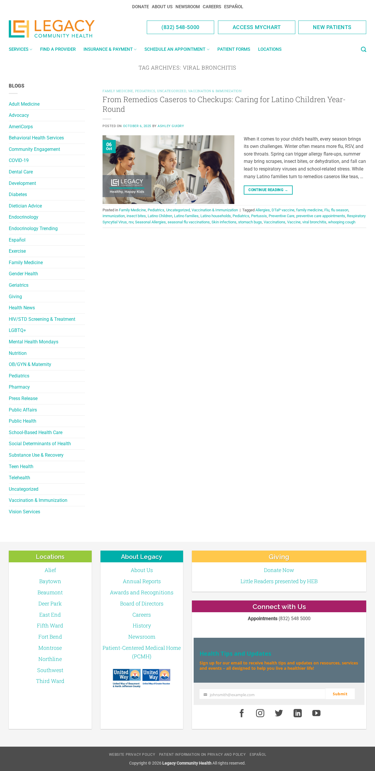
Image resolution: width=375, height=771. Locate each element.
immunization (114, 216)
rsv (131, 222)
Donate (140, 6)
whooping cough (341, 222)
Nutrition (18, 353)
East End (50, 614)
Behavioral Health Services (36, 138)
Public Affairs (23, 410)
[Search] (363, 49)
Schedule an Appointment (174, 49)
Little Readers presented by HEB (279, 581)
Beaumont (50, 592)
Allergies (262, 210)
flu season (339, 210)
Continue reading (268, 190)
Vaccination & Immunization (38, 500)
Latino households (215, 216)
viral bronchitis (314, 222)
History (142, 625)
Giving (15, 296)
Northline (50, 658)
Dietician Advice (25, 206)
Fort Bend (50, 636)
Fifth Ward (50, 625)
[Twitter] (278, 713)
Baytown (50, 581)
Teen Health (21, 466)
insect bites (136, 216)
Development (22, 183)
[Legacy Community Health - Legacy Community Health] (61, 28)
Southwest (50, 670)
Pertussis (259, 216)
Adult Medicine (24, 104)
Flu (326, 210)
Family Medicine (26, 262)
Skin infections (224, 222)
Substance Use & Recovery (36, 455)
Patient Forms (233, 49)
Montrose (50, 647)
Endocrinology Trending (33, 228)
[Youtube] (316, 713)
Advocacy (19, 115)
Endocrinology (23, 217)
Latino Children (160, 216)
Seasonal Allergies (150, 222)
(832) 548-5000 (180, 27)
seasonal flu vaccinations (189, 222)
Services (18, 49)
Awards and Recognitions (141, 592)
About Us (162, 6)
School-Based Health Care (35, 432)
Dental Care (21, 172)
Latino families (186, 216)
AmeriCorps (21, 126)
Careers (212, 6)
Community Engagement (34, 149)
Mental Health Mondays (33, 342)
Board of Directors (141, 603)
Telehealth (19, 477)
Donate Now (279, 569)
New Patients (332, 27)
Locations (270, 49)
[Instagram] (260, 713)
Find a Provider (58, 49)
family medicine (309, 210)
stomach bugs (250, 222)
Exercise (17, 251)
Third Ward (50, 680)
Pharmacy (19, 387)
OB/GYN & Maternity (30, 364)
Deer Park (50, 603)
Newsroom (187, 6)
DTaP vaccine (283, 210)
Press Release (23, 398)
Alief (50, 569)
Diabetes (18, 194)
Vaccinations (274, 222)
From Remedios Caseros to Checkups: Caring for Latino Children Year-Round (224, 104)
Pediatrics (19, 376)
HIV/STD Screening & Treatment (42, 319)
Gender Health (23, 273)
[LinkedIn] (297, 713)
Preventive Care (281, 216)
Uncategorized (23, 489)
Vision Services (24, 511)
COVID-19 (19, 160)
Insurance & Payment (108, 49)
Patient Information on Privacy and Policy (202, 755)
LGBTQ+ (17, 330)
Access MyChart (257, 27)
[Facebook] (241, 713)
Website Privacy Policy (132, 755)
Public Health (22, 421)
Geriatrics (18, 285)
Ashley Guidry (171, 126)
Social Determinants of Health (40, 443)
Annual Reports (142, 581)
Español (233, 6)
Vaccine (294, 222)
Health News (22, 308)
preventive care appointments (320, 216)
